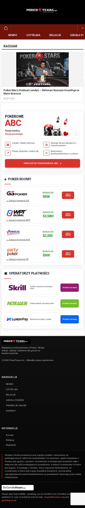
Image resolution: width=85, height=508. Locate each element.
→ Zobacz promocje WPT (18, 220)
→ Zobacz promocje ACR (18, 239)
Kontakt (11, 411)
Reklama (10, 440)
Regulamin (11, 445)
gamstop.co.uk (9, 500)
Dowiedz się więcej (70, 287)
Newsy (13, 35)
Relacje (55, 35)
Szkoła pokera (15, 400)
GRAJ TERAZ (68, 195)
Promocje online (16, 405)
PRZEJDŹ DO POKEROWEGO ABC (42, 163)
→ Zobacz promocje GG (17, 200)
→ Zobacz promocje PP (17, 259)
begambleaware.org (55, 497)
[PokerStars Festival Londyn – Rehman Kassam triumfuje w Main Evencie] (42, 69)
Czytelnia (33, 35)
